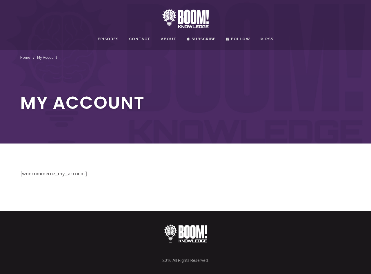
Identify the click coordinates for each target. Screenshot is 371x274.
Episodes (108, 39)
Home (25, 57)
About (169, 39)
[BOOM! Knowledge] (185, 18)
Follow (240, 39)
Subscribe (204, 39)
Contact (139, 39)
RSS (269, 39)
